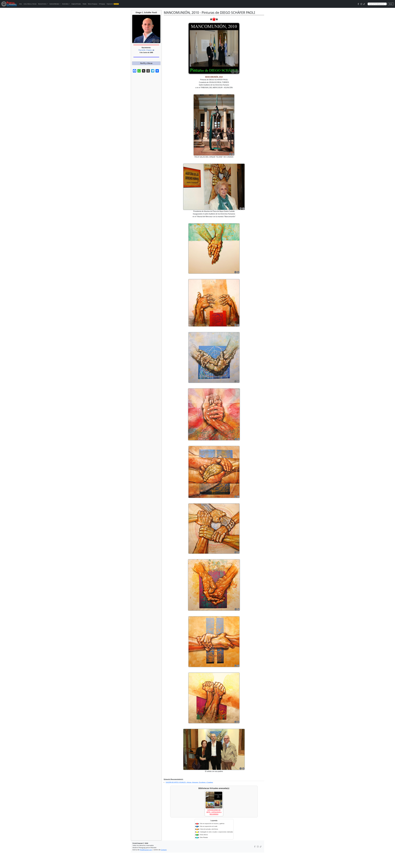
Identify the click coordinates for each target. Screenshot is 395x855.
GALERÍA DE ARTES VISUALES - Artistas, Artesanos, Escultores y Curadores (189, 782)
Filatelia (84, 4)
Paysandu (141, 50)
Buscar (390, 4)
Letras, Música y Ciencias (30, 4)
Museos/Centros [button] (42, 4)
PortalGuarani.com (146, 850)
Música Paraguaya (92, 4)
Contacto (164, 850)
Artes (20, 4)
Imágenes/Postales (76, 4)
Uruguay (149, 50)
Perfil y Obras (146, 63)
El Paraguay (102, 4)
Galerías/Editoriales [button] (54, 4)
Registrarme (112, 4)
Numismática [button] (65, 4)
